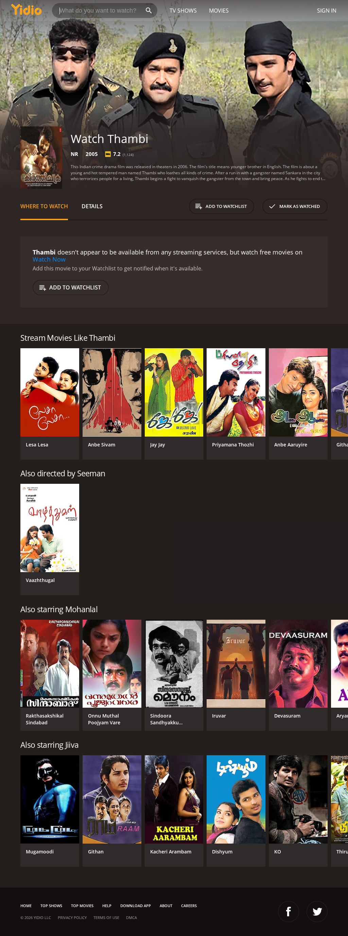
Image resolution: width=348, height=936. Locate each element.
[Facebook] (288, 911)
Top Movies (82, 905)
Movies (219, 10)
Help (106, 905)
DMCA (131, 917)
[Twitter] (317, 911)
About (166, 905)
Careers (189, 905)
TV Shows (183, 10)
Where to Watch (44, 206)
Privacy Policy (72, 917)
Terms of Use (106, 917)
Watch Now (49, 259)
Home (26, 905)
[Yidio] (26, 10)
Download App (135, 905)
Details (92, 206)
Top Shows (51, 905)
